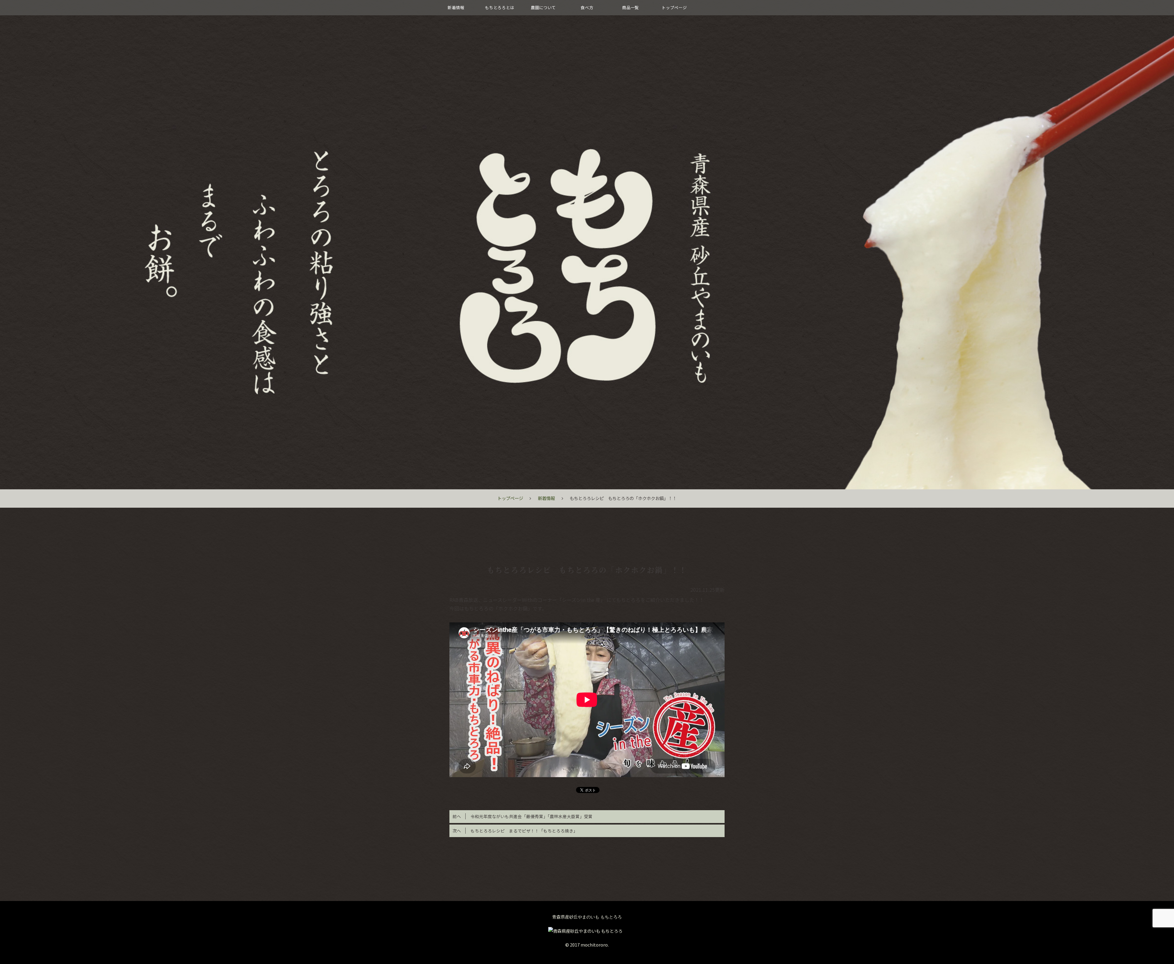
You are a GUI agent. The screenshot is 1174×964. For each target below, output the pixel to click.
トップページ (674, 7)
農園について (543, 7)
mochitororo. (595, 944)
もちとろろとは (499, 7)
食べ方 (587, 7)
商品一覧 (630, 7)
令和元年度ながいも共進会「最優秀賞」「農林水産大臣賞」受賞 (522, 816)
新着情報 (456, 7)
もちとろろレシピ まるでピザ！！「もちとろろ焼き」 (515, 831)
